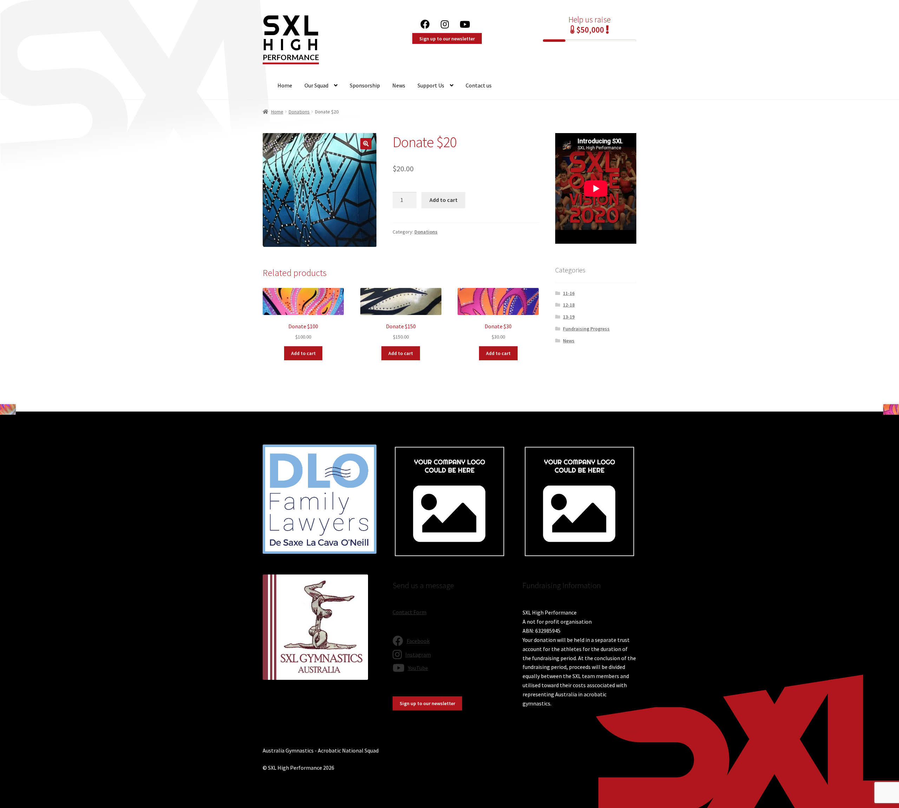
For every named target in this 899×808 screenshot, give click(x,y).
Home (284, 85)
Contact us (479, 85)
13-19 (569, 317)
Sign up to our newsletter (447, 38)
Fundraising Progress (586, 329)
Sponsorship (365, 85)
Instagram (446, 22)
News (398, 85)
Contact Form (409, 612)
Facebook (426, 22)
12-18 (569, 305)
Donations (299, 112)
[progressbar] (589, 40)
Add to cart (443, 199)
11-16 (569, 293)
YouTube (467, 22)
